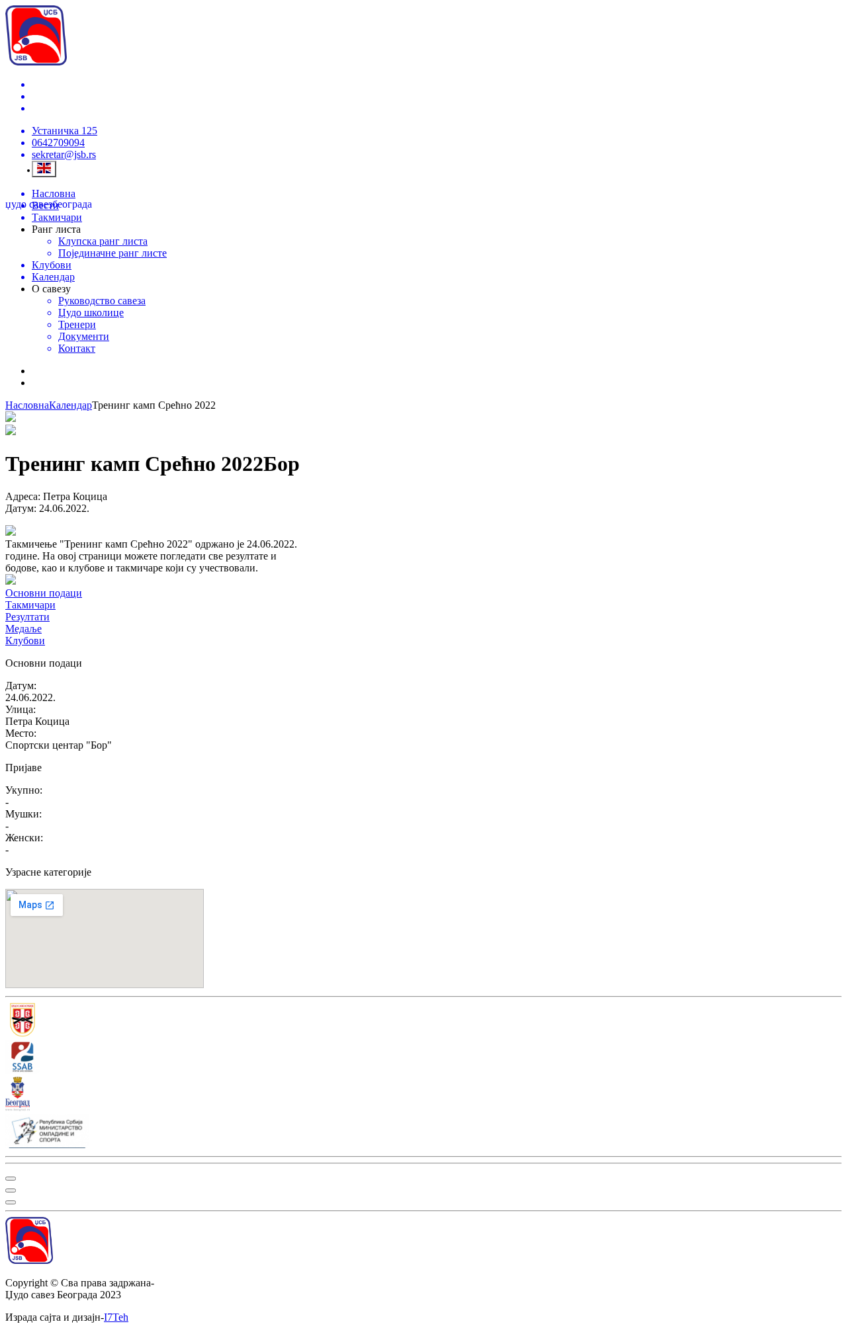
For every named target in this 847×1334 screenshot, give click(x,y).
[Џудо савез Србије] (423, 1021)
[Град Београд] (423, 1095)
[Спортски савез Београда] (423, 1058)
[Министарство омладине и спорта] (423, 1132)
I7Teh (116, 1317)
